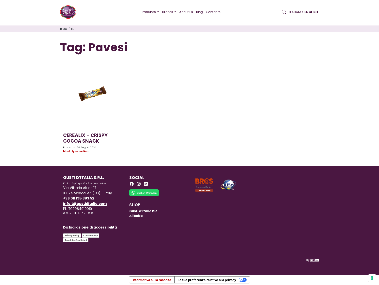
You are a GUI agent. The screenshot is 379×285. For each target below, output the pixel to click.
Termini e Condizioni (76, 240)
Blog (199, 12)
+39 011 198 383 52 (78, 198)
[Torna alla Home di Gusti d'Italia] (69, 12)
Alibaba (136, 216)
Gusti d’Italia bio (143, 211)
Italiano (296, 12)
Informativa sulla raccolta (151, 280)
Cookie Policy (90, 235)
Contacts (213, 12)
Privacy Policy (72, 235)
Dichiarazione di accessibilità (90, 227)
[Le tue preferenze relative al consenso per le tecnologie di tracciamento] (372, 278)
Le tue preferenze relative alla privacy (207, 280)
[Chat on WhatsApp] (144, 196)
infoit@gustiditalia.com (85, 203)
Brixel (314, 260)
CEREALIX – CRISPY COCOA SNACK (85, 138)
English (311, 12)
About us (186, 12)
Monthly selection (75, 151)
